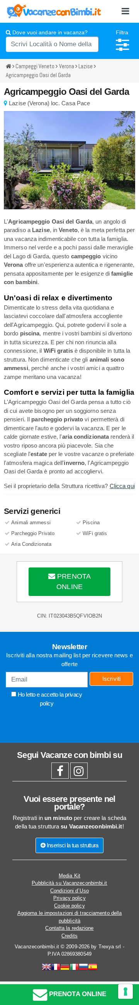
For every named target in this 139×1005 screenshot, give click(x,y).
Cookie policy (69, 906)
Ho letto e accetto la (49, 699)
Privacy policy (69, 898)
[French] (55, 967)
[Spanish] (92, 967)
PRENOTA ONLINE (73, 581)
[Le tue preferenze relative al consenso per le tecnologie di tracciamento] (125, 991)
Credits (69, 936)
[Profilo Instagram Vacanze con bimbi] (79, 773)
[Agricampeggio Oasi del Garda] (69, 160)
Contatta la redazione (69, 928)
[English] (46, 967)
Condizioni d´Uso (69, 891)
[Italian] (74, 967)
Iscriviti (111, 678)
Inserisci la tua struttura (72, 845)
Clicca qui (122, 486)
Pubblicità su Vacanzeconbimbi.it (69, 883)
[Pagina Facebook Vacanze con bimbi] (60, 773)
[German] (65, 967)
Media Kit (69, 876)
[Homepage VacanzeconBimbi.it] (54, 11)
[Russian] (83, 967)
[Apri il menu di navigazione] (125, 11)
